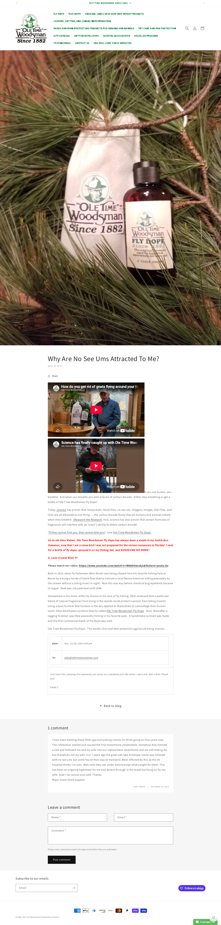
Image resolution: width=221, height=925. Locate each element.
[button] (187, 28)
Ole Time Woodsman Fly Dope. (132, 532)
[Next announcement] (204, 3)
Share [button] (55, 375)
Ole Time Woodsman (32, 917)
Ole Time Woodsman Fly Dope (125, 611)
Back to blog (112, 706)
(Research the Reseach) (87, 519)
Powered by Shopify (50, 917)
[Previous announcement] (17, 3)
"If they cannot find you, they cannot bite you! (76, 532)
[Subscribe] (74, 888)
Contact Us (207, 922)
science (61, 510)
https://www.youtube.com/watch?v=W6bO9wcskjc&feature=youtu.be (123, 565)
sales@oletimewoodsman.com (81, 657)
